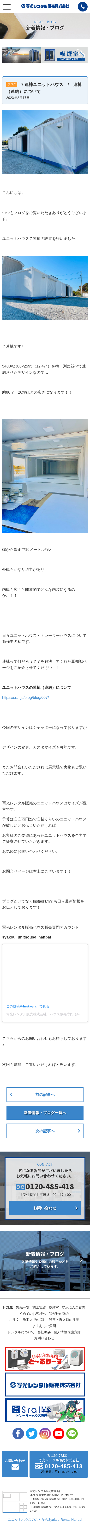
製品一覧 (23, 1307)
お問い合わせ (44, 1208)
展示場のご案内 (73, 1307)
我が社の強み (59, 1314)
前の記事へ (45, 1094)
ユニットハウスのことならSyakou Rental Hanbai (45, 1519)
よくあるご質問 (44, 1326)
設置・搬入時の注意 (64, 1320)
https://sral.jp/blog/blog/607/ (25, 697)
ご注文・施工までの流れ (27, 1320)
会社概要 (44, 1332)
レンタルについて (21, 1332)
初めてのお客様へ (32, 1314)
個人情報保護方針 (67, 1332)
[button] (8, 56)
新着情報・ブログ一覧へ (45, 1113)
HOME (8, 1307)
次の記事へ (45, 1131)
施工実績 (39, 1307)
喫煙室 (54, 1307)
